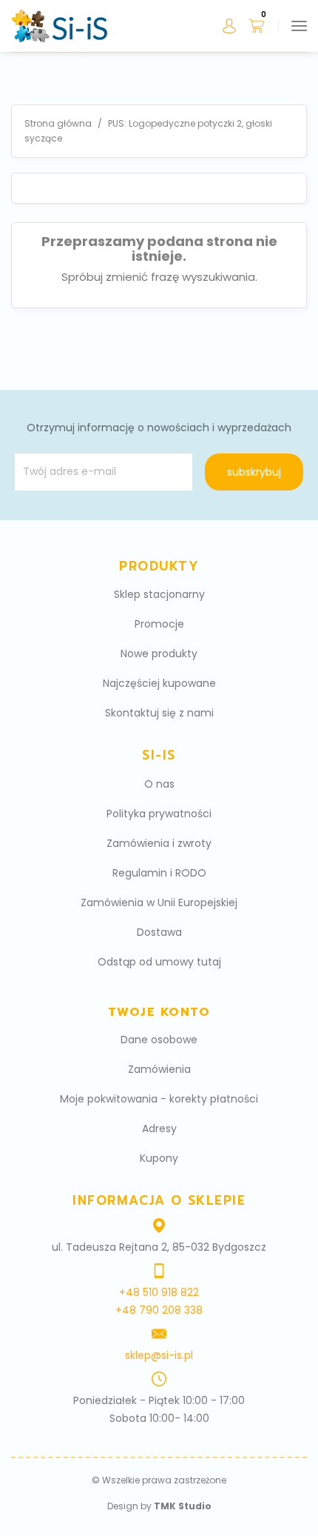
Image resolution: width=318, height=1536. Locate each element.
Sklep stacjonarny (159, 594)
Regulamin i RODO (159, 872)
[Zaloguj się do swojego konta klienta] (227, 27)
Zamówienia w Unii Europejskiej (159, 902)
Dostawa (159, 932)
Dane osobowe (159, 1039)
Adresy (159, 1128)
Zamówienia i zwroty (159, 843)
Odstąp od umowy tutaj (159, 961)
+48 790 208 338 (159, 1310)
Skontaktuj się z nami (159, 712)
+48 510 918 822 (159, 1292)
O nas (159, 784)
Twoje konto (159, 1012)
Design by (159, 1506)
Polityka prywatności (159, 813)
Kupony (159, 1158)
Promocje (159, 623)
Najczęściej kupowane (159, 683)
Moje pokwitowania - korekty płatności (159, 1098)
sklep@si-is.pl (159, 1355)
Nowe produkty (159, 653)
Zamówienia (159, 1069)
